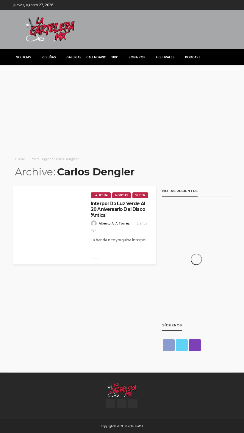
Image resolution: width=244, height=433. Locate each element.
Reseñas (49, 57)
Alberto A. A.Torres (114, 223)
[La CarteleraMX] (50, 28)
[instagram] (227, 5)
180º (114, 57)
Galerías (74, 57)
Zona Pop (137, 57)
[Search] (225, 57)
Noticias (23, 57)
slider (140, 195)
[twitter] (219, 5)
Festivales (165, 57)
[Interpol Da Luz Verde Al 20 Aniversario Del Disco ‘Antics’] (49, 225)
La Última (101, 195)
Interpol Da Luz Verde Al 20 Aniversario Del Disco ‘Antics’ (118, 209)
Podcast (193, 57)
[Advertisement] (122, 109)
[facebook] (211, 5)
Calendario (96, 57)
